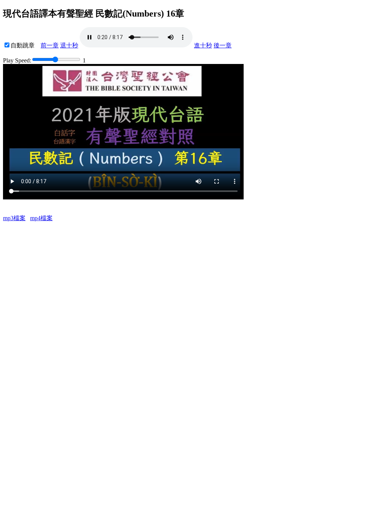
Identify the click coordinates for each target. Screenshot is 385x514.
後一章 (223, 45)
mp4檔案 (41, 218)
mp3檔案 (14, 218)
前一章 (50, 45)
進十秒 (203, 45)
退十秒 (69, 45)
